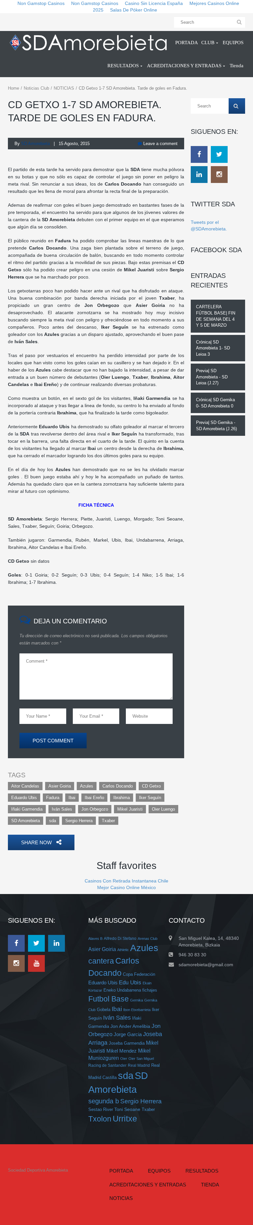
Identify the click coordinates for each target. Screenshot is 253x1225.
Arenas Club (147, 939)
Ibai (72, 797)
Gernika (136, 1000)
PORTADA (121, 1171)
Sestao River (100, 1109)
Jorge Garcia (128, 1034)
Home (13, 88)
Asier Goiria (59, 786)
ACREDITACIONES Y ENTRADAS (147, 1184)
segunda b (103, 1101)
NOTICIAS (64, 88)
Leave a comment (160, 143)
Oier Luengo (163, 809)
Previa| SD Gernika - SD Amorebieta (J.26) (216, 425)
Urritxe (125, 1118)
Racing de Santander (107, 1065)
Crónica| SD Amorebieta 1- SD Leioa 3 (213, 348)
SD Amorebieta (25, 820)
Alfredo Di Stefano (120, 938)
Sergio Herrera (79, 820)
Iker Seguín (150, 797)
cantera (101, 961)
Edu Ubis (130, 982)
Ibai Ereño (94, 797)
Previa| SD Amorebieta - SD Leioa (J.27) (212, 376)
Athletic (123, 950)
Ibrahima (121, 797)
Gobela (103, 1009)
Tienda (210, 1184)
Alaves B (95, 939)
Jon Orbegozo (94, 809)
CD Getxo (151, 786)
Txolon (99, 1119)
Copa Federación (139, 974)
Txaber (108, 820)
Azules (86, 786)
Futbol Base (108, 999)
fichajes (149, 990)
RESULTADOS (201, 1171)
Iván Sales (62, 809)
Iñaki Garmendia (26, 809)
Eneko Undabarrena (122, 990)
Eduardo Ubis (24, 797)
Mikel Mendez (121, 1051)
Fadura (52, 797)
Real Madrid (139, 1065)
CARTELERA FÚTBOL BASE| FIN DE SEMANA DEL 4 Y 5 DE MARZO (215, 316)
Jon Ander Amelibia (130, 1026)
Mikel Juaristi (130, 809)
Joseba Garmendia (127, 1043)
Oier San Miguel (141, 1059)
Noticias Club (36, 88)
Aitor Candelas (25, 786)
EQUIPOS (159, 1171)
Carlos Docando (117, 786)
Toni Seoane (127, 1109)
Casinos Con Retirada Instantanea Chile (126, 880)
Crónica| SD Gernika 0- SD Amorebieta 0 (215, 402)
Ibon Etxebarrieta (137, 1010)
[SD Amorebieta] (88, 42)
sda (52, 820)
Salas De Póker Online (133, 10)
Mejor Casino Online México (126, 887)
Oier (123, 1059)
